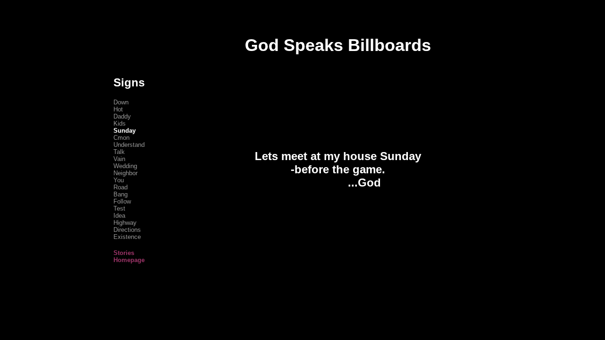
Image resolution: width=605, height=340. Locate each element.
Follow (122, 201)
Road (120, 187)
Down (121, 102)
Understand (129, 144)
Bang (120, 194)
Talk (119, 151)
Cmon (121, 137)
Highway (125, 222)
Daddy (122, 116)
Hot (118, 109)
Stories (123, 252)
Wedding (125, 166)
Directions (127, 229)
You (118, 180)
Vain (119, 158)
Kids (119, 123)
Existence (127, 236)
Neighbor (125, 173)
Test (119, 208)
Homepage (129, 260)
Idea (119, 215)
